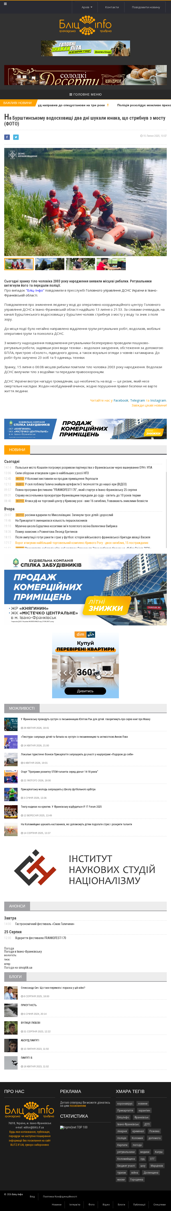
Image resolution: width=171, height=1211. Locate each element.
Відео (106, 1204)
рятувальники (126, 1152)
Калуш (159, 1152)
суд (142, 1158)
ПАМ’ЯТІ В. (27, 1057)
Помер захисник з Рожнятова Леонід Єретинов (46, 531)
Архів (86, 7)
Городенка (136, 1179)
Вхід (32, 1196)
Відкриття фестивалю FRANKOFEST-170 (40, 938)
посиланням (78, 1105)
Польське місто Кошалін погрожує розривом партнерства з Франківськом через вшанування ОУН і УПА (83, 467)
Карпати (122, 1145)
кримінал (138, 1131)
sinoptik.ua (25, 967)
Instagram (158, 400)
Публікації (139, 1204)
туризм (121, 1172)
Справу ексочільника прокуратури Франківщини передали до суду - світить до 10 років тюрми (78, 495)
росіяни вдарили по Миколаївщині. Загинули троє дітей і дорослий (64, 515)
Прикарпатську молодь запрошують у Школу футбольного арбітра (58, 789)
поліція (121, 1138)
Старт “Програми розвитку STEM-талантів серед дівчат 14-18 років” (59, 771)
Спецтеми (159, 1204)
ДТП (147, 1124)
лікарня (122, 1131)
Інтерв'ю (74, 1204)
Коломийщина (126, 1158)
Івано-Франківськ (128, 1124)
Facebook (121, 400)
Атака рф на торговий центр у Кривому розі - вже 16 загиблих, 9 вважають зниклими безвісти (82, 501)
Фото (91, 1204)
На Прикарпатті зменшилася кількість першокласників (51, 520)
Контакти (112, 7)
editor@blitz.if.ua (34, 1127)
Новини (56, 1204)
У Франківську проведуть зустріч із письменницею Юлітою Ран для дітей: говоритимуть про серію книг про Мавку (85, 719)
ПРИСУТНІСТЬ (29, 1005)
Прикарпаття (125, 1110)
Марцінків (157, 1165)
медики (144, 1152)
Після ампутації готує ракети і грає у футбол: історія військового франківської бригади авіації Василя (82, 537)
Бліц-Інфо (123, 1117)
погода (137, 1145)
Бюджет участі (126, 1165)
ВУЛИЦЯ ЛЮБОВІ (30, 1022)
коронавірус (124, 1103)
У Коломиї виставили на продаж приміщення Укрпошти (57, 478)
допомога (155, 1138)
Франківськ (141, 1117)
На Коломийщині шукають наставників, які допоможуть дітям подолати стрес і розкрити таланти (76, 824)
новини (142, 1103)
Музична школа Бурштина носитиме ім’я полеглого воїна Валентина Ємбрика (66, 526)
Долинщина (151, 1172)
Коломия (137, 1138)
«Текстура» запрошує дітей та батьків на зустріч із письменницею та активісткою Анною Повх (74, 736)
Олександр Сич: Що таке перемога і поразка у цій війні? (53, 987)
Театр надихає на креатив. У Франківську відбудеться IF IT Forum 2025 (61, 806)
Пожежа (154, 1131)
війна (134, 1172)
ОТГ (152, 1158)
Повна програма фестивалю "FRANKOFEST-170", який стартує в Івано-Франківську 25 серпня (76, 490)
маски (121, 1179)
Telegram (137, 400)
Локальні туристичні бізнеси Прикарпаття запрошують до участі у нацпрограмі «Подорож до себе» (77, 754)
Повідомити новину (146, 7)
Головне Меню (87, 94)
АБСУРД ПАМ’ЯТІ (30, 1040)
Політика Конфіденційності (60, 1196)
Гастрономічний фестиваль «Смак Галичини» (44, 924)
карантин (144, 1110)
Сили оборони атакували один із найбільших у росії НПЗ (52, 473)
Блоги (121, 1204)
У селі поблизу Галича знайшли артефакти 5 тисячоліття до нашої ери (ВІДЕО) (71, 484)
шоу (142, 1165)
